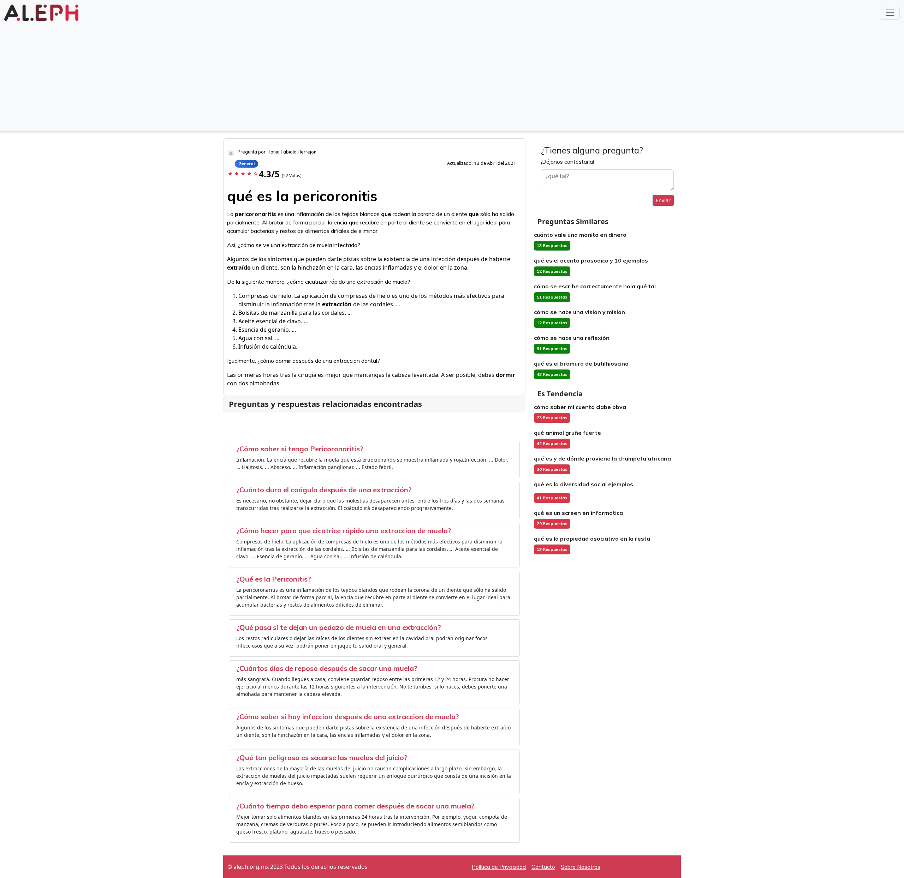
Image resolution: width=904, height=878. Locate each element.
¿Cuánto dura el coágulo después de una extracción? (324, 489)
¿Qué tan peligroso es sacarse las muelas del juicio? (322, 757)
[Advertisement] (452, 75)
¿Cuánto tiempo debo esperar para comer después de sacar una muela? (355, 805)
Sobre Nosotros (580, 866)
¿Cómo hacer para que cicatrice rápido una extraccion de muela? (343, 530)
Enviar (663, 200)
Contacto (543, 866)
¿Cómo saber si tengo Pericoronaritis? (299, 448)
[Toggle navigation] (890, 13)
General (246, 163)
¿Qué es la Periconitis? (273, 579)
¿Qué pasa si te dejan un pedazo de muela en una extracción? (338, 627)
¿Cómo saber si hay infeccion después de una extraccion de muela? (347, 716)
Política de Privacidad (499, 866)
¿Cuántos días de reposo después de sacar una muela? (326, 668)
